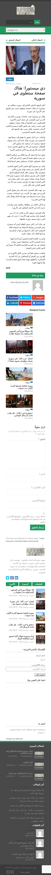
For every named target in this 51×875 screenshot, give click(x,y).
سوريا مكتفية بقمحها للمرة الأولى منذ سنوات (27, 805)
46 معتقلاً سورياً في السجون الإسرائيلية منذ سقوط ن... (22, 591)
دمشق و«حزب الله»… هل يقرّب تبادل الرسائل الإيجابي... (20, 414)
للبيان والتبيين (28, 762)
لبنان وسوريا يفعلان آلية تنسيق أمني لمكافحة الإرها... (21, 637)
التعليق (41, 439)
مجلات (10, 79)
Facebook (13, 297)
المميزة (25, 584)
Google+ (40, 297)
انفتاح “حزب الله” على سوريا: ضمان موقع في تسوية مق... (22, 602)
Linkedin (14, 303)
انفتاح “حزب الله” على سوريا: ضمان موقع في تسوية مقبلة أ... (20, 359)
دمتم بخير (30, 833)
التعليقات (38, 584)
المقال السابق (14, 40)
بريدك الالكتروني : (38, 665)
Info (7, 83)
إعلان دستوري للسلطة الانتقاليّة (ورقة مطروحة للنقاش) (19, 752)
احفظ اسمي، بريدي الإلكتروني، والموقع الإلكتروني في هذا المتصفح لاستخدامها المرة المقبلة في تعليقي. (26, 519)
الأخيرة (12, 584)
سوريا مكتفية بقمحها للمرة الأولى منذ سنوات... (22, 387)
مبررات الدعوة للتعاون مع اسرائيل (20, 773)
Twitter (26, 297)
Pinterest (27, 303)
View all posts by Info (18, 282)
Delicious (40, 303)
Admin (30, 765)
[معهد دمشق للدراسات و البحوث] (26, 13)
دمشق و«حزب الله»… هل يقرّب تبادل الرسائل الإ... (21, 625)
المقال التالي (37, 40)
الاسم (42, 474)
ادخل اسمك (40, 655)
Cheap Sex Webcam (14, 738)
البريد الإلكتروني (38, 487)
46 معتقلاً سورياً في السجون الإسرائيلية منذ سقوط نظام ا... (20, 332)
